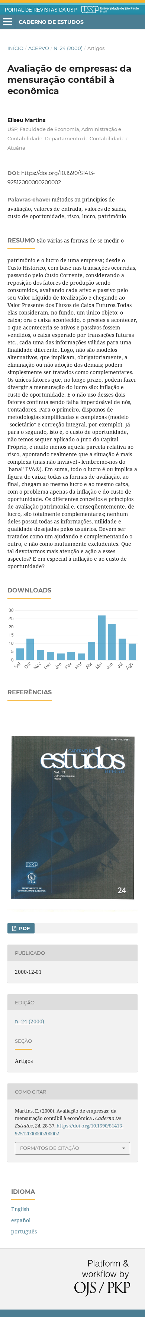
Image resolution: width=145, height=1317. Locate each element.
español (20, 1220)
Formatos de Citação (49, 1148)
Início (15, 48)
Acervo (38, 48)
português (24, 1231)
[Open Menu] (7, 22)
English (20, 1209)
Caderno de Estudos (51, 22)
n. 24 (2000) (68, 48)
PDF (23, 928)
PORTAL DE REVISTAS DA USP (41, 10)
